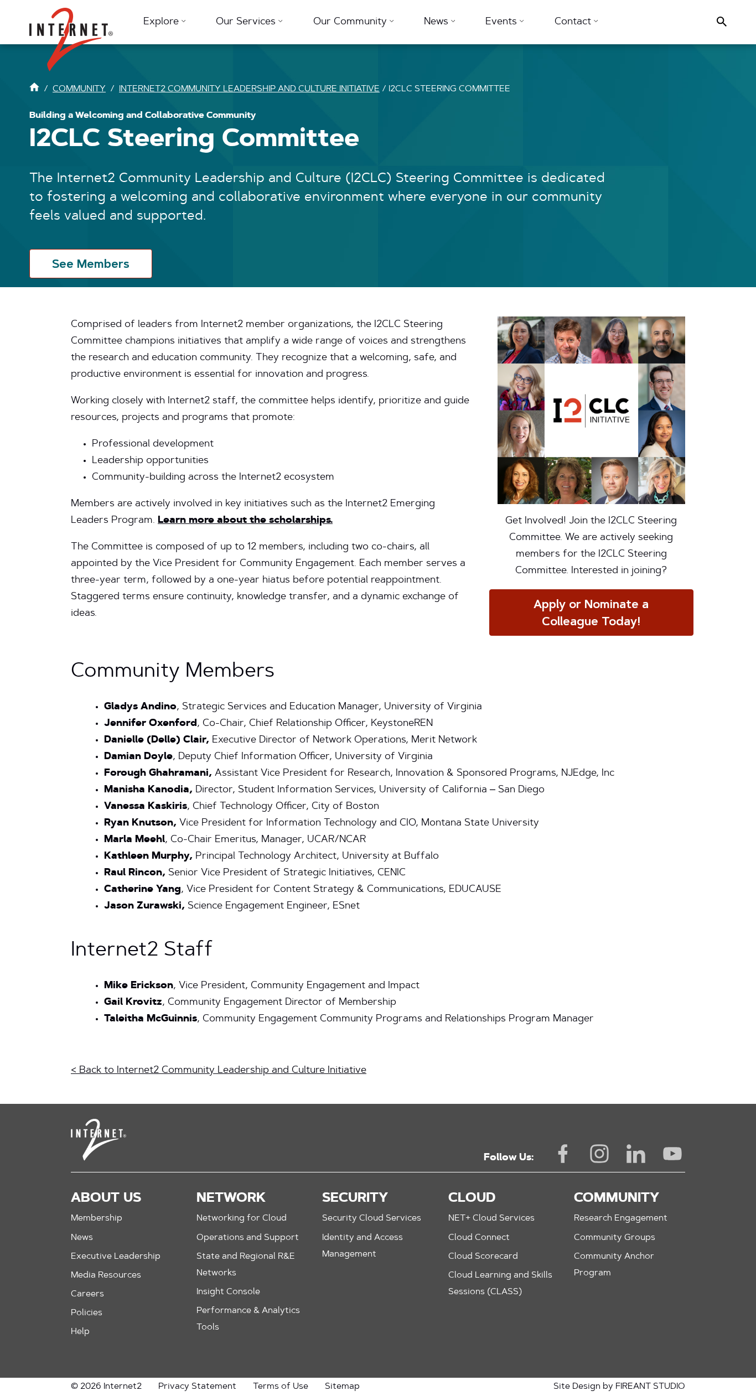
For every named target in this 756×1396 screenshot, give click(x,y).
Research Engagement (620, 1218)
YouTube (672, 1153)
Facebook (563, 1153)
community (79, 89)
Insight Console (228, 1292)
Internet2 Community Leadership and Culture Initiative (249, 89)
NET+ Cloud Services (491, 1218)
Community (616, 1198)
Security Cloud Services (371, 1218)
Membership (96, 1218)
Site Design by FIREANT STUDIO (619, 1386)
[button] (71, 34)
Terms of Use (280, 1386)
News (82, 1237)
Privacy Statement (197, 1386)
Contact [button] (574, 22)
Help (80, 1331)
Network (231, 1198)
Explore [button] (162, 22)
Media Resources (106, 1275)
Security (355, 1198)
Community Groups (614, 1237)
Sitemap (342, 1386)
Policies (86, 1313)
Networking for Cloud (241, 1218)
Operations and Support (247, 1237)
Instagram (599, 1153)
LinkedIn (636, 1153)
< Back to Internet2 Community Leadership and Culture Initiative (218, 1071)
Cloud (471, 1198)
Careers (87, 1294)
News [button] (437, 22)
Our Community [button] (351, 22)
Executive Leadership (115, 1256)
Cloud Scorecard (483, 1256)
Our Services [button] (247, 22)
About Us (106, 1198)
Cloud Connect (479, 1237)
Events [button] (502, 22)
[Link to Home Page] (34, 89)
